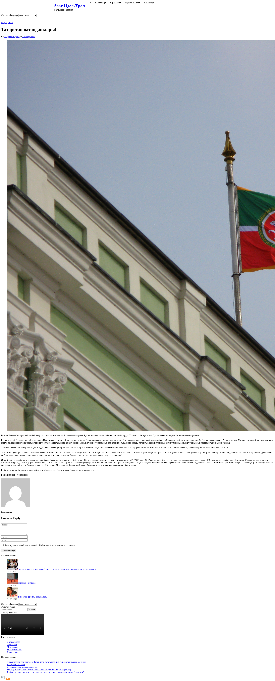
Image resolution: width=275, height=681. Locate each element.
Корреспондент (11, 36)
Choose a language (9, 15)
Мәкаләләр (12, 647)
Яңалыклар (12, 652)
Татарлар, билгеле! (16, 664)
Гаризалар (12, 644)
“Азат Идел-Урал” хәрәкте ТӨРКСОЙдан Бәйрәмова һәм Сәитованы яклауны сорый (72, 19)
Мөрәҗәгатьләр (14, 649)
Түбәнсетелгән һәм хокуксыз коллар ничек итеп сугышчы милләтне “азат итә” (45, 672)
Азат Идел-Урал (69, 5)
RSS (8, 678)
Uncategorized (28, 36)
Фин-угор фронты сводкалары (22, 667)
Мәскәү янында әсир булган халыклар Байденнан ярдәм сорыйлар (39, 669)
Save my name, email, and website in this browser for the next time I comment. (40, 545)
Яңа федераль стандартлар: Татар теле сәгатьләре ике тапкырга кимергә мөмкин (46, 662)
